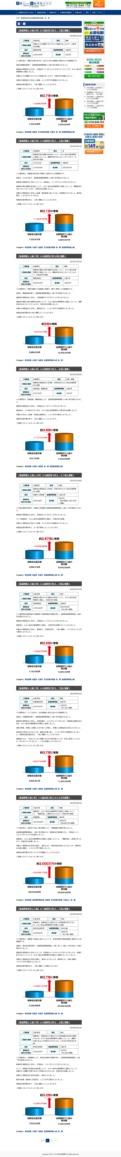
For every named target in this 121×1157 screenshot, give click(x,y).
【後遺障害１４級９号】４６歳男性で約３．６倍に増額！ (44, 369)
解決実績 (28, 132)
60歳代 (52, 132)
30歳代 (34, 247)
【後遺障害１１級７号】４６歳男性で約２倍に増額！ (42, 256)
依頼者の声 (53, 12)
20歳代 (34, 1131)
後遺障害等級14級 (68, 132)
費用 (87, 12)
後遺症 (34, 132)
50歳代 (40, 575)
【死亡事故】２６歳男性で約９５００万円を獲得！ (95, 97)
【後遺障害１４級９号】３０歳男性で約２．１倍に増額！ (44, 140)
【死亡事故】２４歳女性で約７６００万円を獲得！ (95, 102)
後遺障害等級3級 (38, 900)
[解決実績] (34, 5)
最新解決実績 (41, 12)
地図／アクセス (97, 12)
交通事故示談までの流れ (26, 12)
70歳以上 (66, 900)
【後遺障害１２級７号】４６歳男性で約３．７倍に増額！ (44, 688)
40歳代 (34, 360)
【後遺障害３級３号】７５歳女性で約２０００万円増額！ (44, 797)
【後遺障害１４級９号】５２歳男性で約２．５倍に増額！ (44, 583)
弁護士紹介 (78, 12)
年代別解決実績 (43, 132)
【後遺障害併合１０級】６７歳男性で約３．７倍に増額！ (44, 908)
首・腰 (58, 132)
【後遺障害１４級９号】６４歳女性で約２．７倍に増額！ (44, 30)
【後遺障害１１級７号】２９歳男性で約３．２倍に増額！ (44, 1022)
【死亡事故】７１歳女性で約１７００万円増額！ (95, 106)
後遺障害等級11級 (50, 360)
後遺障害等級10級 (50, 1013)
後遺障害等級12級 (50, 575)
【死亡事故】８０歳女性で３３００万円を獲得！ (95, 88)
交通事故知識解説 (65, 12)
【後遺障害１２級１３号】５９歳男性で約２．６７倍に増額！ (46, 475)
